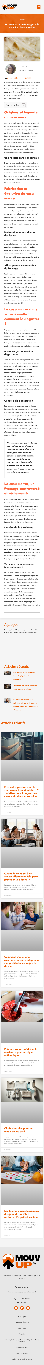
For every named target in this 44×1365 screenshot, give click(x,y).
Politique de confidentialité (22, 1359)
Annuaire (22, 1334)
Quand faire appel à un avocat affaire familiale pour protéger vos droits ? (21, 877)
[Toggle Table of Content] (22, 105)
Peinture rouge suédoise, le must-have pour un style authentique (20, 1052)
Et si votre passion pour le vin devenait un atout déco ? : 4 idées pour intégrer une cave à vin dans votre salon (21, 791)
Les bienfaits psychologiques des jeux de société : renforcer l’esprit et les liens (21, 1214)
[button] (38, 7)
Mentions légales (22, 1353)
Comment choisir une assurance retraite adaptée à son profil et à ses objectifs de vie (21, 961)
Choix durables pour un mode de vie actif (18, 1129)
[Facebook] (16, 1308)
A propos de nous (22, 1322)
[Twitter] (22, 1308)
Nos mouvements (22, 1347)
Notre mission (22, 1328)
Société (22, 19)
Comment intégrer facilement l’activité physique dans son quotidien (24, 675)
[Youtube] (28, 1308)
